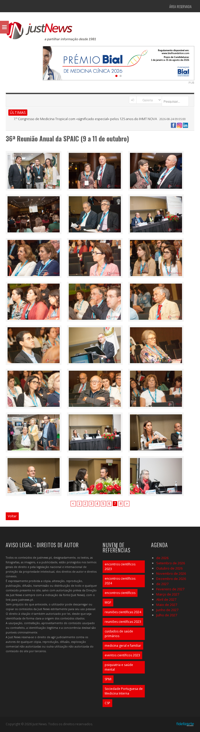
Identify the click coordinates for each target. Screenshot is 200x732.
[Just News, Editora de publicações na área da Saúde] (51, 33)
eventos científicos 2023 (122, 655)
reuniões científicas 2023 (123, 621)
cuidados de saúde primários (119, 633)
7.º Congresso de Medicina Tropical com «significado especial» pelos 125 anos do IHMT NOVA (85, 118)
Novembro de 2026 (171, 573)
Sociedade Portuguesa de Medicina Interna (124, 691)
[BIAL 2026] (118, 62)
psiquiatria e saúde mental (119, 667)
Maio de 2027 (166, 604)
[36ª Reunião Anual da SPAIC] (33, 170)
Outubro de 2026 (169, 568)
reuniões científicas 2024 (123, 612)
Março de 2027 (167, 594)
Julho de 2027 (166, 615)
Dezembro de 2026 (171, 578)
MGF (108, 602)
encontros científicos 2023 (120, 566)
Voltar (12, 516)
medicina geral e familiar (123, 645)
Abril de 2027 (166, 599)
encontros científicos (120, 593)
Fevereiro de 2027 (170, 589)
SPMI (108, 679)
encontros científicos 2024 (120, 580)
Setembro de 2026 (170, 563)
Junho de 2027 (167, 609)
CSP (107, 703)
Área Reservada (180, 6)
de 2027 (162, 583)
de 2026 (162, 557)
